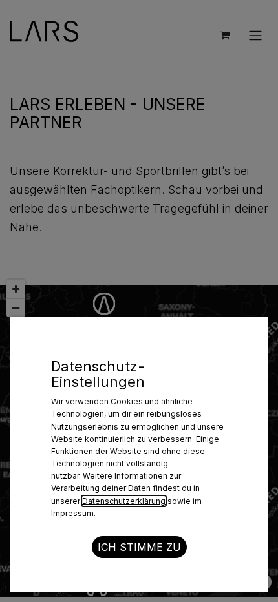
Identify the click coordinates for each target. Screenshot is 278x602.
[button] (139, 547)
